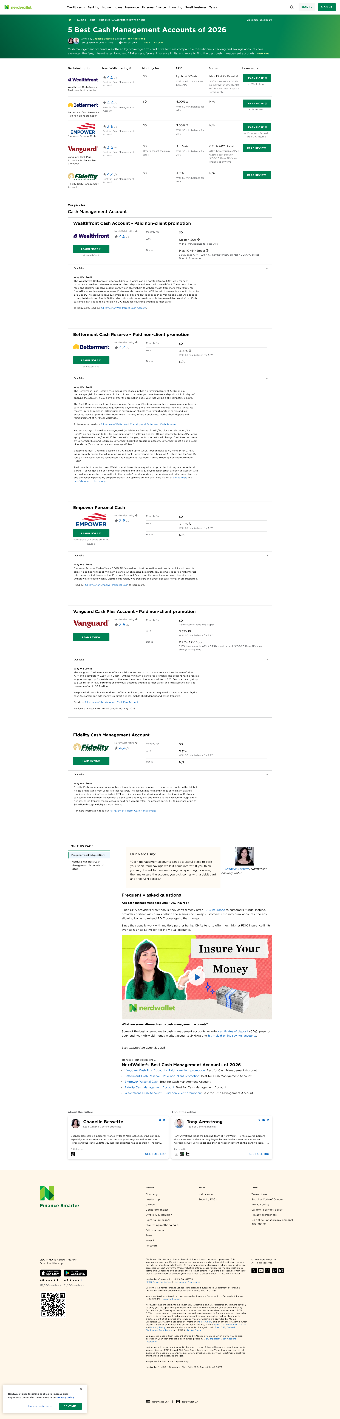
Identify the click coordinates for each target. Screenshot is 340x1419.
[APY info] (195, 77)
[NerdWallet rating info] (136, 231)
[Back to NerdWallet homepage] (70, 19)
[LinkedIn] (164, 1120)
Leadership (153, 1199)
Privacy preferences (264, 1214)
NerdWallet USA (160, 1401)
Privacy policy (260, 1204)
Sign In (306, 7)
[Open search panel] (292, 7)
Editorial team (155, 1230)
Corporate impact (157, 1209)
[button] (263, 53)
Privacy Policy (157, 1327)
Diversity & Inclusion (159, 1214)
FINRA (202, 1321)
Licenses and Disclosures (187, 1282)
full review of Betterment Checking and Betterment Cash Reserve (138, 424)
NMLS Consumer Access (159, 1282)
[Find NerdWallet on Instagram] (267, 1270)
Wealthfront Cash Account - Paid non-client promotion (132, 223)
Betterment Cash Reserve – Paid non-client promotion (131, 334)
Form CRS (219, 1324)
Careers (150, 1204)
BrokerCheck (194, 1330)
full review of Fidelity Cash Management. (133, 810)
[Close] (81, 1389)
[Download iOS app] (50, 1273)
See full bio (155, 1154)
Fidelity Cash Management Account (111, 734)
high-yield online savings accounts (232, 1035)
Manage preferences (40, 1406)
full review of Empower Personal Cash (106, 585)
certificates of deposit (233, 1031)
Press (149, 1235)
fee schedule (165, 1330)
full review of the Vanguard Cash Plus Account (111, 702)
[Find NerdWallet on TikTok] (281, 1270)
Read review (256, 148)
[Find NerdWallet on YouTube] (261, 1270)
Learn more (258, 79)
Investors (152, 1245)
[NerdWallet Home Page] (18, 7)
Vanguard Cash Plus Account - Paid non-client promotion (134, 611)
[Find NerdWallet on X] (254, 1270)
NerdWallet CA (190, 1401)
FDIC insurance (214, 910)
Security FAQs (208, 1199)
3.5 (110, 147)
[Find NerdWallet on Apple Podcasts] (274, 1270)
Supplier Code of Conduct (268, 1199)
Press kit (151, 1240)
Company (152, 1194)
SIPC (209, 1321)
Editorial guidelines (158, 1220)
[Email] (160, 1120)
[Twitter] (259, 1120)
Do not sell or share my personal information (272, 1222)
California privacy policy (267, 1209)
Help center (206, 1194)
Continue (70, 1406)
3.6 (110, 126)
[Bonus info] (237, 77)
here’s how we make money (89, 481)
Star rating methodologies (163, 1225)
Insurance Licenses (171, 1299)
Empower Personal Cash (99, 507)
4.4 (110, 102)
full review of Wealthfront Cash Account (123, 308)
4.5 (110, 77)
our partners (180, 477)
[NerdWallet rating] (130, 68)
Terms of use (259, 1194)
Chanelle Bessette (237, 868)
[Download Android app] (75, 1273)
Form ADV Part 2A (236, 1324)
